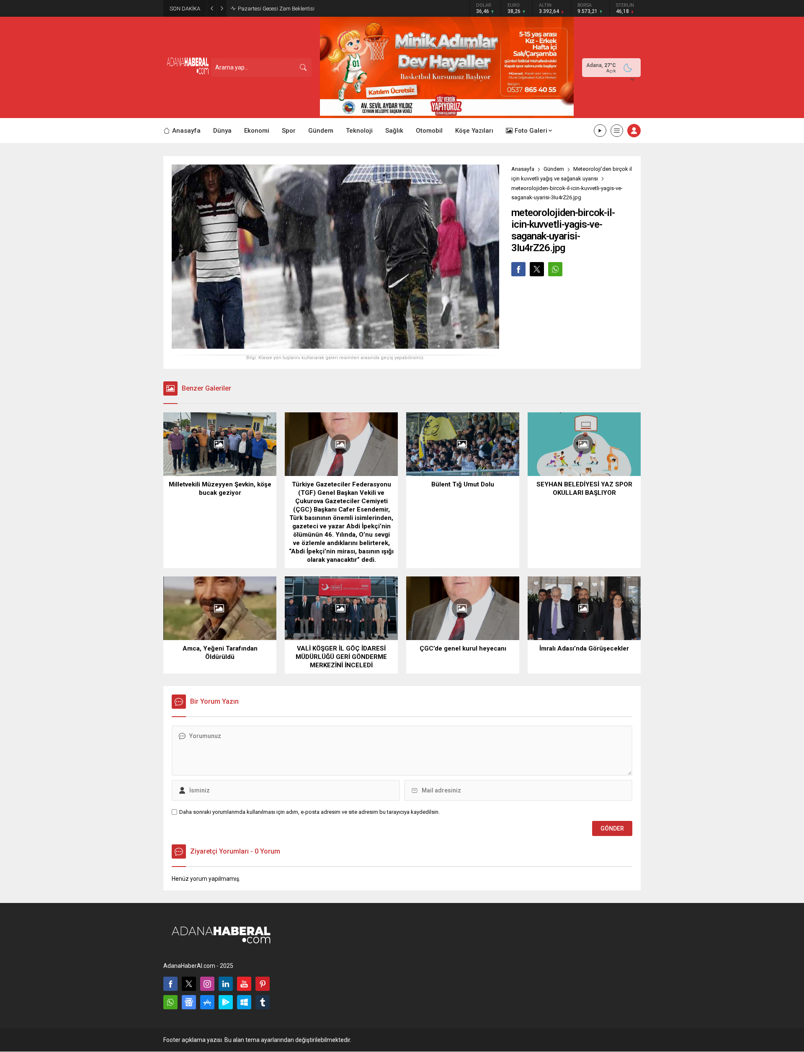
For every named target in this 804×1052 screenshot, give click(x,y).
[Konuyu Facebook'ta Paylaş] (518, 269)
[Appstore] (207, 1002)
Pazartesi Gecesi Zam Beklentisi (276, 8)
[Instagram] (207, 984)
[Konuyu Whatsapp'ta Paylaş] (555, 269)
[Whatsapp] (170, 1002)
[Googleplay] (226, 1002)
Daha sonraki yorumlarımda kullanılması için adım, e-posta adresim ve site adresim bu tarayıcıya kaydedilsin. (309, 812)
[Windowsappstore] (244, 1002)
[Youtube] (244, 984)
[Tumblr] (262, 1002)
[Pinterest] (262, 984)
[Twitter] (189, 984)
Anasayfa (522, 169)
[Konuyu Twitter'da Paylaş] (537, 269)
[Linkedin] (226, 984)
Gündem (554, 169)
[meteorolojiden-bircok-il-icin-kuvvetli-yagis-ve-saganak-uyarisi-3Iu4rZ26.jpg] (335, 345)
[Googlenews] (189, 1002)
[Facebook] (170, 984)
